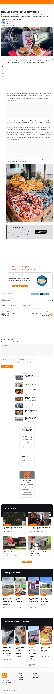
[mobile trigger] (53, 2)
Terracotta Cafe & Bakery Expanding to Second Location (31, 391)
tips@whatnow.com (25, 464)
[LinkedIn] (52, 300)
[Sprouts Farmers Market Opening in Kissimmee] (19, 384)
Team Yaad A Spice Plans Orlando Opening (31, 404)
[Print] (14, 25)
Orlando (6, 595)
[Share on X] (9, 25)
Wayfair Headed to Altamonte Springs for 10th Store (31, 376)
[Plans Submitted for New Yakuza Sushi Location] (19, 412)
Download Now (27, 496)
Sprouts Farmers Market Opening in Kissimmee (31, 383)
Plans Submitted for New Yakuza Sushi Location (31, 411)
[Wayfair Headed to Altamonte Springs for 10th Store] (19, 377)
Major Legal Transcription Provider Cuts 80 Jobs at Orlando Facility (40, 528)
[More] (16, 25)
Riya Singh (32, 555)
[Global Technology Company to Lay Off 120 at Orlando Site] (14, 519)
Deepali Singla (7, 531)
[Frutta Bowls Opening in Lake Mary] (19, 399)
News (5, 644)
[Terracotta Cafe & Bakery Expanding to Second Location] (19, 391)
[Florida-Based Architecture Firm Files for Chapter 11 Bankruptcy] (39, 543)
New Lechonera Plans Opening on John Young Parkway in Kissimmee (30, 418)
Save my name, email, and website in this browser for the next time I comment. (20, 362)
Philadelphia (32, 644)
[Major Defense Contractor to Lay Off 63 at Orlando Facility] (14, 543)
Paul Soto (12, 21)
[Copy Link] (11, 25)
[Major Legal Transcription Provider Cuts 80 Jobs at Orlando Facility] (39, 519)
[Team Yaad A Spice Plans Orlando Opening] (19, 405)
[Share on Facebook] (6, 25)
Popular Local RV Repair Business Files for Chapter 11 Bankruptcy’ (20, 650)
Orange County (45, 644)
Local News (7, 549)
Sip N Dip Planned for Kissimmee (44, 600)
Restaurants (4, 8)
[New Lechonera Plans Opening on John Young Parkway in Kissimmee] (19, 419)
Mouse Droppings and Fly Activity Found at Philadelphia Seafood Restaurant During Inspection (33, 653)
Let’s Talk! (27, 446)
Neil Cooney (34, 379)
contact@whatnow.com (8, 684)
